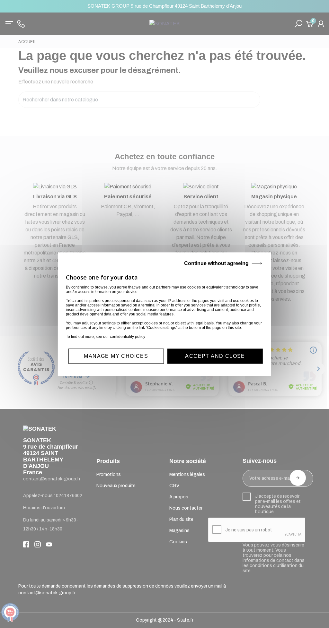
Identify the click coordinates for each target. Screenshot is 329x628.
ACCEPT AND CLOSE (215, 356)
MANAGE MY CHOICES (116, 356)
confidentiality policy (127, 336)
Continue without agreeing (216, 263)
